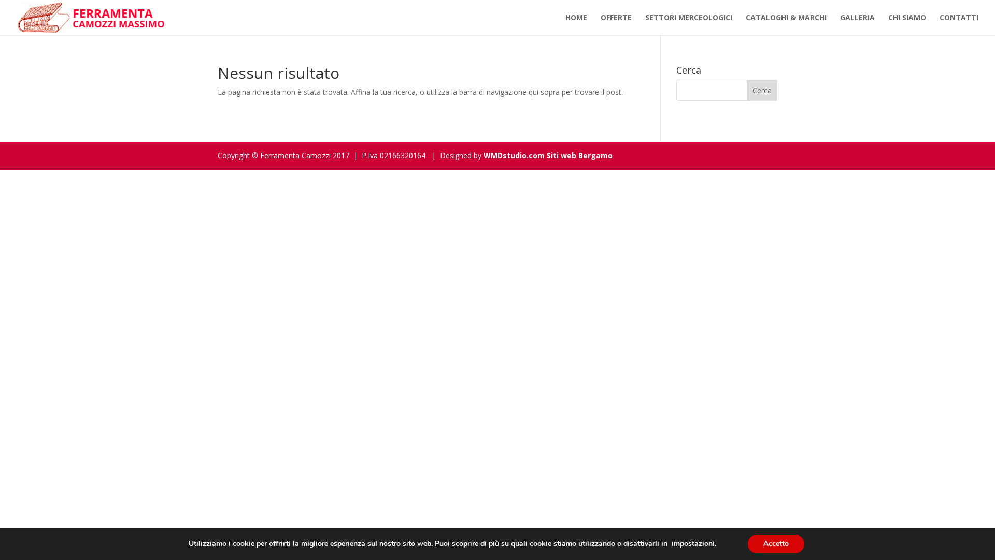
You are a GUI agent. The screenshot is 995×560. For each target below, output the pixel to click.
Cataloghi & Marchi (786, 18)
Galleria (857, 18)
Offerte (616, 18)
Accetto (776, 544)
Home (576, 18)
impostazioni (693, 544)
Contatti (959, 18)
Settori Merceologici (688, 18)
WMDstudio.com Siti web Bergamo (548, 155)
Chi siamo (907, 18)
